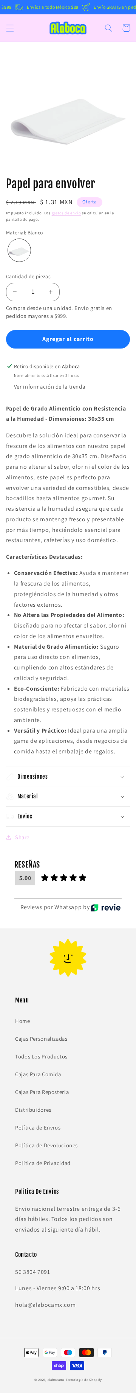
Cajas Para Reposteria (42, 1091)
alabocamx (56, 1380)
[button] (10, 28)
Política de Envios (37, 1127)
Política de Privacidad (43, 1163)
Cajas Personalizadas (41, 1038)
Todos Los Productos (41, 1056)
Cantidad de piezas (28, 276)
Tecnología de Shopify (84, 1380)
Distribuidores (33, 1109)
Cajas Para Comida (38, 1074)
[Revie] (106, 907)
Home (22, 1020)
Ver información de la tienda (49, 386)
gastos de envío (66, 212)
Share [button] (22, 837)
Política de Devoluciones (46, 1145)
